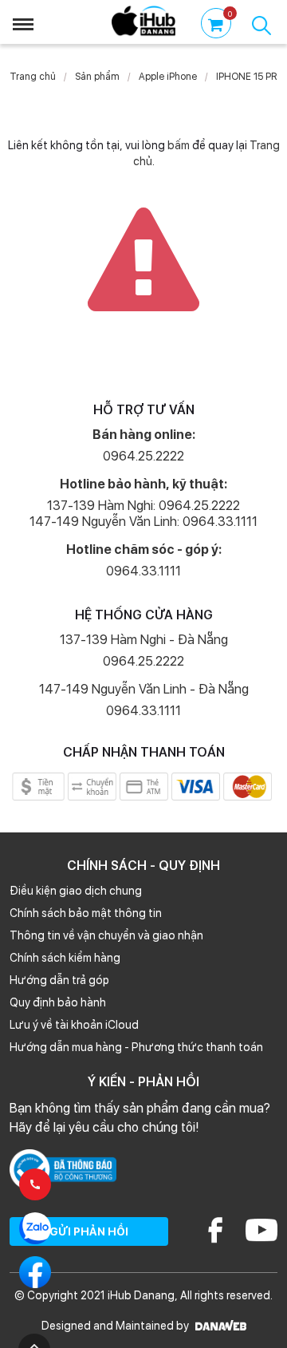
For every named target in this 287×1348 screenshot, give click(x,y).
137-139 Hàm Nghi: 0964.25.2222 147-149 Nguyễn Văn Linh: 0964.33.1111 (143, 513)
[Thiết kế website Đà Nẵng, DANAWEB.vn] (218, 1325)
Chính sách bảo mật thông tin (86, 913)
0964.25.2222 (143, 456)
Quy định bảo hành (58, 1002)
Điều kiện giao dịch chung (76, 890)
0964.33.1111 (143, 571)
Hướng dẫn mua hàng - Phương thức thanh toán (136, 1047)
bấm (178, 145)
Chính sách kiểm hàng (65, 957)
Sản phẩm (97, 76)
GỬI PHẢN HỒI (88, 1231)
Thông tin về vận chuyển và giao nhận (106, 935)
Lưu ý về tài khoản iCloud (74, 1024)
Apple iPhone (168, 76)
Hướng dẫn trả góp (59, 980)
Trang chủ (33, 76)
